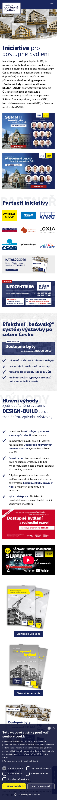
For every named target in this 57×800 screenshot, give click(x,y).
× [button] (53, 728)
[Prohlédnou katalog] (28, 264)
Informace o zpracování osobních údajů (20, 761)
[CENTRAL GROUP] (9, 215)
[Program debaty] (28, 171)
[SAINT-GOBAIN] (47, 244)
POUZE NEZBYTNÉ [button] (41, 786)
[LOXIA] (47, 230)
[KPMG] (47, 215)
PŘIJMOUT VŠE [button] (14, 786)
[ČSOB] (9, 244)
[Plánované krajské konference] (28, 524)
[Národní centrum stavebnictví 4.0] (28, 230)
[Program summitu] (28, 131)
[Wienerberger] (28, 244)
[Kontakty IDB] (28, 293)
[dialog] (28, 762)
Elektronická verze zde (28, 633)
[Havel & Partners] (9, 230)
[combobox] (49, 728)
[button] (28, 794)
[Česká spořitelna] (28, 215)
